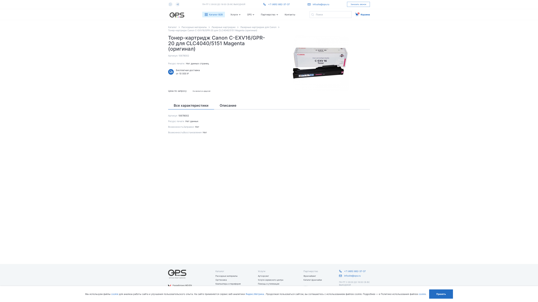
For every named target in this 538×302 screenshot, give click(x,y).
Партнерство (268, 14)
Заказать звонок (358, 4)
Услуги (234, 14)
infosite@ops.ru (321, 4)
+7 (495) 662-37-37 (279, 4)
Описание (228, 105)
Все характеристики (191, 105)
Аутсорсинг (263, 276)
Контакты (290, 14)
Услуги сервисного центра (270, 280)
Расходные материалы (226, 276)
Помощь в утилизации (268, 284)
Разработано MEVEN (182, 285)
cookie (114, 294)
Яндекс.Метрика (255, 294)
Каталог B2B (216, 14)
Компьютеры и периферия (228, 284)
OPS (249, 14)
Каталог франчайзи (312, 280)
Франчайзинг (309, 276)
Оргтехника (221, 280)
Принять (441, 294)
